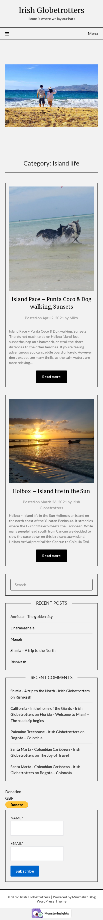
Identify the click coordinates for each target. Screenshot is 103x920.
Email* (16, 843)
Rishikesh (18, 662)
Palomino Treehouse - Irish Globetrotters (45, 732)
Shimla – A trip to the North (33, 650)
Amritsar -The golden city (31, 616)
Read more (51, 376)
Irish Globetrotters (51, 10)
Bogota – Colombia (26, 738)
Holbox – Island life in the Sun (51, 491)
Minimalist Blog (84, 897)
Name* (16, 818)
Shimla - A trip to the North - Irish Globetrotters (50, 691)
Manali (16, 639)
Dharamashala (22, 628)
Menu (93, 33)
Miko (74, 318)
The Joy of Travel (54, 755)
